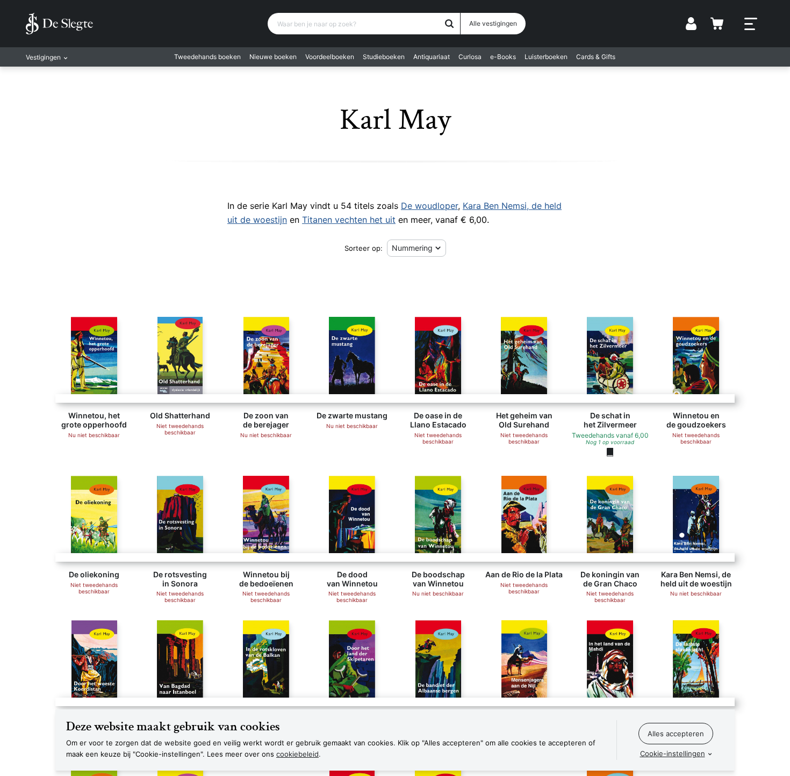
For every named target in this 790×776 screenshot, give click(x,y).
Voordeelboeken (329, 57)
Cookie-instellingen (672, 753)
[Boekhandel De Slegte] (59, 23)
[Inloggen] (691, 24)
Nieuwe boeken (273, 57)
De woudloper (429, 205)
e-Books (503, 57)
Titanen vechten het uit (349, 219)
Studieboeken (384, 57)
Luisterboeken (546, 57)
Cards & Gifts (595, 57)
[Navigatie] (750, 24)
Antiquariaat (431, 57)
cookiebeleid (297, 754)
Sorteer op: (363, 248)
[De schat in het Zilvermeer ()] (610, 452)
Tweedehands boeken (207, 57)
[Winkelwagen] (717, 24)
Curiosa (470, 57)
